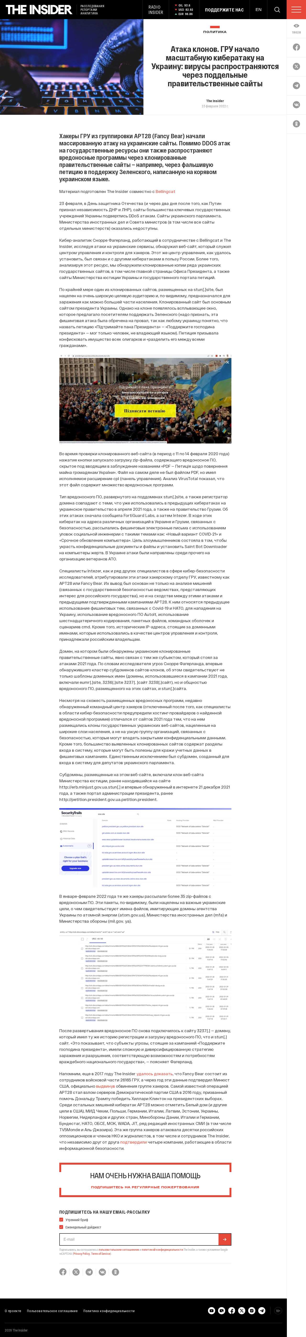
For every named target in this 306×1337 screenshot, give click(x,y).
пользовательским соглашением (119, 1249)
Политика (215, 32)
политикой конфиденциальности (162, 1249)
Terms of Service (100, 1253)
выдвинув (105, 1086)
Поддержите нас (224, 9)
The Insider (215, 101)
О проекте (13, 1311)
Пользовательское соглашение (52, 1311)
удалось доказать (155, 1073)
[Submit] (225, 1239)
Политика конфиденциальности (109, 1311)
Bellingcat (165, 191)
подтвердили (133, 1142)
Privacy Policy (81, 1253)
